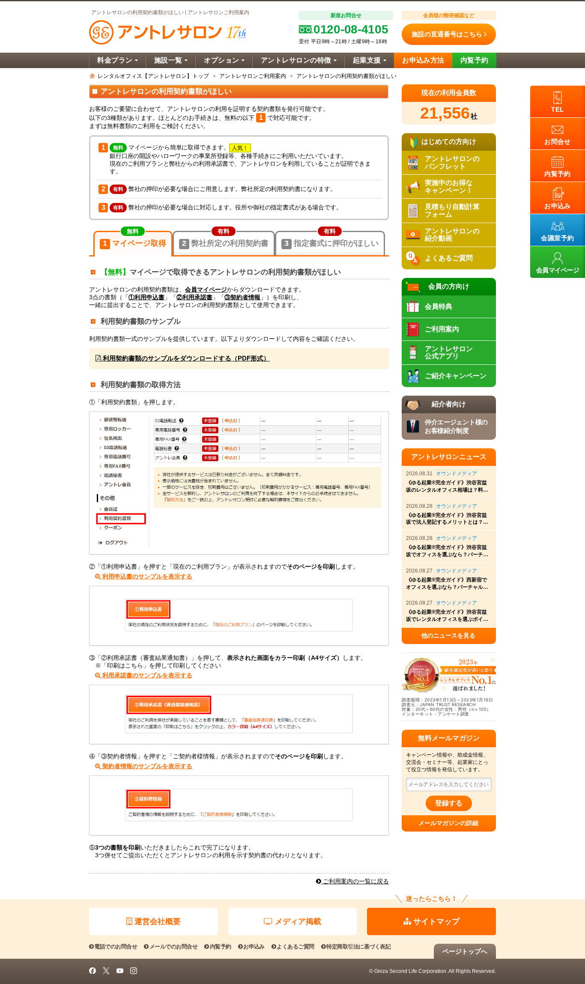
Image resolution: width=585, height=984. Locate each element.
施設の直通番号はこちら (447, 34)
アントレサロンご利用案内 (252, 76)
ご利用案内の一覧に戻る (355, 881)
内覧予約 (474, 60)
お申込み (254, 946)
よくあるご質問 (295, 946)
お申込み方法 (423, 60)
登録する (449, 803)
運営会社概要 (157, 921)
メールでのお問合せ (173, 946)
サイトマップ (436, 921)
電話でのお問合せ (115, 946)
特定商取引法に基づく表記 (358, 946)
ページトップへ (464, 951)
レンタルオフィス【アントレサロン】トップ (153, 76)
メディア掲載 (298, 921)
